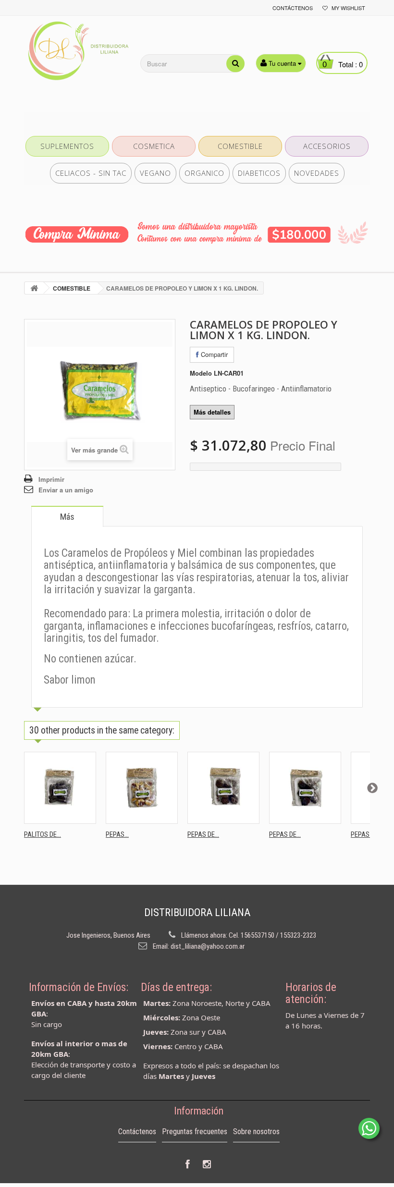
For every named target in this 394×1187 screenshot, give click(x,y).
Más (67, 517)
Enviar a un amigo (65, 489)
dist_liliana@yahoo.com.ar (208, 946)
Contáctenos (292, 8)
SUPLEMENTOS (67, 146)
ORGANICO (204, 173)
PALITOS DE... (42, 834)
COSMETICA (154, 146)
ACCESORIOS (327, 146)
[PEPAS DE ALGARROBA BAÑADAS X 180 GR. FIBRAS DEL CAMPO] (305, 788)
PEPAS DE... (203, 834)
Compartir (213, 354)
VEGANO (155, 173)
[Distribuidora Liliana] (77, 51)
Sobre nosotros (256, 1131)
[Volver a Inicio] (34, 288)
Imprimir (51, 479)
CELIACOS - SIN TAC (90, 173)
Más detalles (212, 411)
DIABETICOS (259, 173)
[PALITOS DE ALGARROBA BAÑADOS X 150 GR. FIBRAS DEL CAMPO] (60, 788)
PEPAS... (117, 834)
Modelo (201, 373)
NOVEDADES (316, 173)
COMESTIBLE (240, 146)
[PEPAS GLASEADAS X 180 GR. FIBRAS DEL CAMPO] (142, 788)
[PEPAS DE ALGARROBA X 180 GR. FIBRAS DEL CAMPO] (223, 788)
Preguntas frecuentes (194, 1131)
